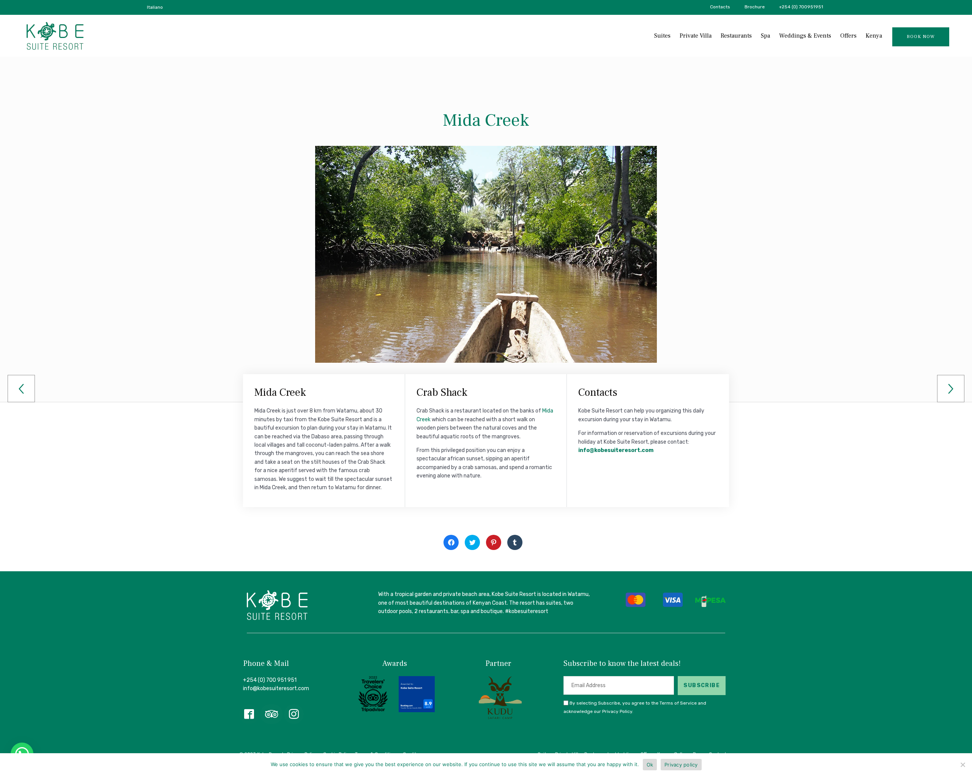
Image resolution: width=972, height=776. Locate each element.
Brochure (755, 6)
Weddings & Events (805, 36)
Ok (650, 765)
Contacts (720, 6)
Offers (848, 36)
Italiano (155, 7)
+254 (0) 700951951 (801, 6)
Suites (662, 36)
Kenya (874, 36)
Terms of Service (678, 703)
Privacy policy (681, 765)
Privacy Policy (617, 711)
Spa (765, 36)
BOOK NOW (921, 37)
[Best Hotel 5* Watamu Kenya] (55, 36)
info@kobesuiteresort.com (615, 450)
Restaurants (736, 36)
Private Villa (696, 36)
